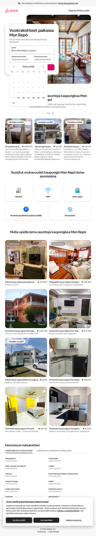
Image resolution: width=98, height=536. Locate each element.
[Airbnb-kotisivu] (11, 11)
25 (18, 98)
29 (38, 98)
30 (43, 98)
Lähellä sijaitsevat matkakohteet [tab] (19, 450)
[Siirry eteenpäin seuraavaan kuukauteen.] (43, 66)
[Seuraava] (53, 113)
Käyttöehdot (53, 532)
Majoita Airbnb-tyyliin (79, 10)
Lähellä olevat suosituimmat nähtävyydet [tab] (54, 450)
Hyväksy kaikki (19, 520)
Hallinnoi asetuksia (73, 520)
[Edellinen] (43, 113)
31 (13, 103)
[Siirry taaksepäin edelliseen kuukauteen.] (14, 66)
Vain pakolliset (46, 520)
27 (28, 98)
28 (33, 98)
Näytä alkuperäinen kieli (68, 3)
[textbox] (20, 59)
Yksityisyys (41, 532)
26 (23, 98)
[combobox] (31, 50)
